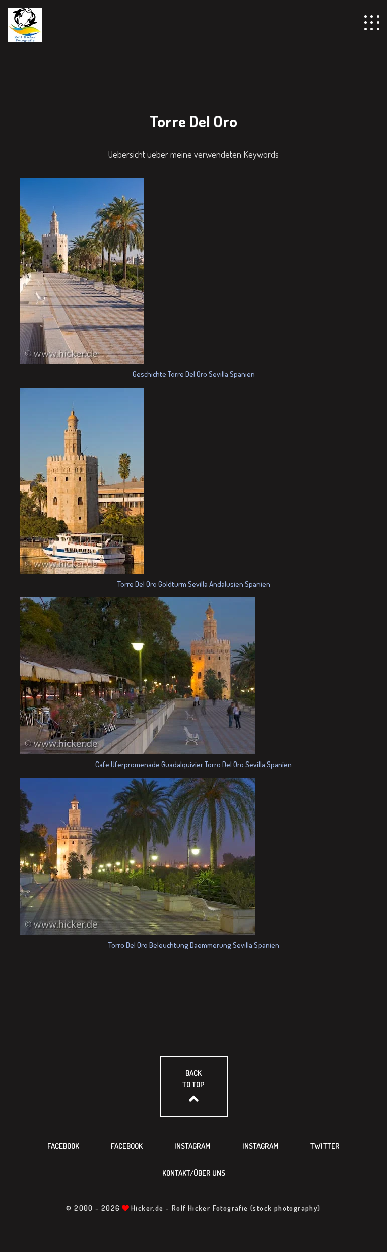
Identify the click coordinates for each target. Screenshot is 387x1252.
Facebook (63, 1146)
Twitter (325, 1146)
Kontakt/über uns (193, 1173)
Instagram (192, 1146)
